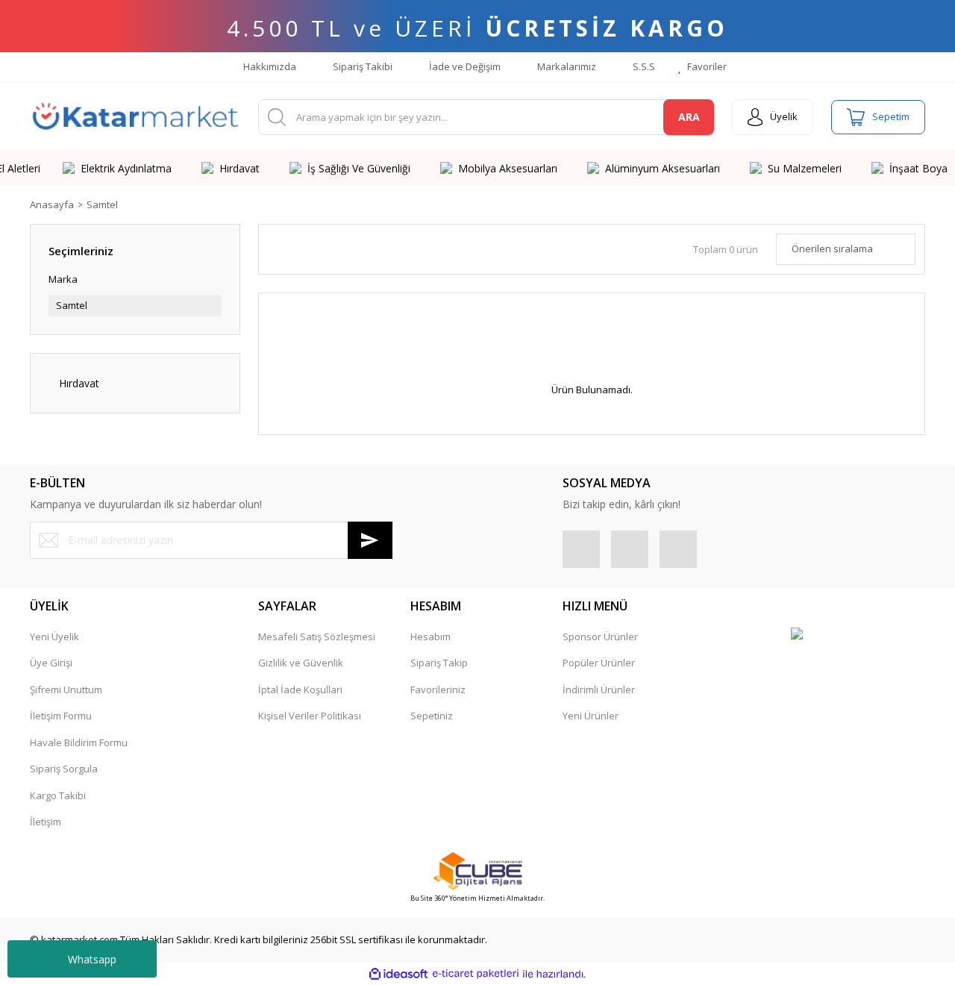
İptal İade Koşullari (300, 689)
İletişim (45, 821)
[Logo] (135, 117)
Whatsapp (92, 959)
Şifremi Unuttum (66, 689)
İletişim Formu (61, 715)
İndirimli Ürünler (599, 689)
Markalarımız (565, 66)
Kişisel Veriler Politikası (309, 715)
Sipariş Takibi (361, 66)
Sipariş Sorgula (64, 768)
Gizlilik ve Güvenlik (300, 662)
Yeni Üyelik (54, 636)
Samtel (102, 204)
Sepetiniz (431, 715)
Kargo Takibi (58, 795)
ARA (689, 117)
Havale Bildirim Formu (79, 742)
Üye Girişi (51, 662)
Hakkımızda (268, 66)
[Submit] (370, 540)
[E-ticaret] (475, 973)
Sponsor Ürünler (600, 636)
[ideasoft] (398, 973)
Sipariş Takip (439, 662)
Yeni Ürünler (591, 715)
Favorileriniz (438, 689)
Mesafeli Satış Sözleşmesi (316, 636)
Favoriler (706, 66)
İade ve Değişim (464, 66)
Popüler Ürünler (599, 662)
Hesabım (430, 636)
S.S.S (642, 66)
